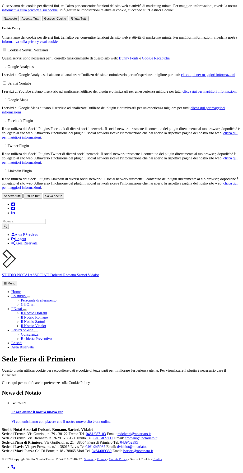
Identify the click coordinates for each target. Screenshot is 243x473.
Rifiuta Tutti (79, 18)
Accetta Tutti (30, 18)
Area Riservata (26, 243)
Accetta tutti (12, 196)
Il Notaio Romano (34, 317)
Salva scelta (53, 196)
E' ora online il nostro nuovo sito (37, 412)
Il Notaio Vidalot (33, 326)
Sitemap (89, 459)
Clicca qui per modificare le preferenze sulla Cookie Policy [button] (46, 383)
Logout (20, 239)
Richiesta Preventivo (36, 339)
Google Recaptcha (156, 58)
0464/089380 (102, 451)
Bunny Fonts (128, 58)
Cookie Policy (118, 459)
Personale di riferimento (38, 300)
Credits (157, 459)
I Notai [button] (17, 309)
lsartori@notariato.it (138, 451)
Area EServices (26, 235)
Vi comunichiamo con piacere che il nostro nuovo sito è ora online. (61, 421)
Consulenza (29, 334)
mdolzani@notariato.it (134, 434)
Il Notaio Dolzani (34, 313)
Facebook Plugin (20, 121)
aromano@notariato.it (141, 438)
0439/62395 (129, 442)
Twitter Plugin (18, 146)
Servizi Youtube (19, 83)
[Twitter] (13, 209)
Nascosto (10, 18)
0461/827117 (103, 438)
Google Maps (18, 100)
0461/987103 (96, 434)
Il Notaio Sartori (33, 322)
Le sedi (16, 343)
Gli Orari (27, 304)
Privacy (102, 459)
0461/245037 (95, 447)
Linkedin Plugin (20, 171)
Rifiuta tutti (32, 196)
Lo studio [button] (19, 296)
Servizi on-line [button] (22, 330)
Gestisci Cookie (55, 18)
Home (16, 292)
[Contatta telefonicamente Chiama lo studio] (13, 467)
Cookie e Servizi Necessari (28, 50)
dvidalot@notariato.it (133, 447)
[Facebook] (13, 204)
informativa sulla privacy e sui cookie (30, 10)
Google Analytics (21, 67)
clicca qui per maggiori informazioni (208, 75)
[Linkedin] (13, 213)
